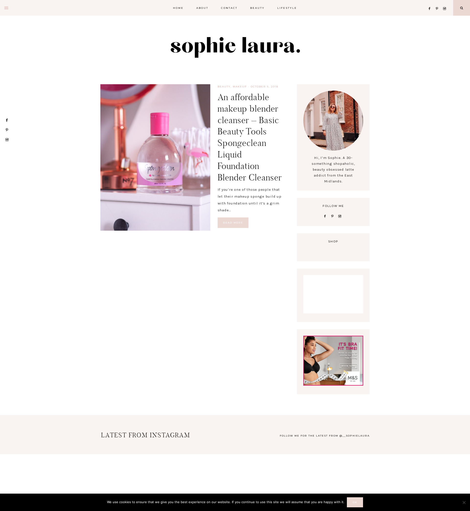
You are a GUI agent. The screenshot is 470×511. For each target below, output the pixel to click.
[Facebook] (431, 2)
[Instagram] (445, 2)
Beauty (224, 86)
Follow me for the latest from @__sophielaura (325, 435)
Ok (355, 502)
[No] (463, 502)
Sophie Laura (235, 46)
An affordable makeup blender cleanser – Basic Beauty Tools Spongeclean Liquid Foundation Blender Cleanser (250, 137)
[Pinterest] (438, 2)
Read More (233, 222)
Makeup (240, 86)
